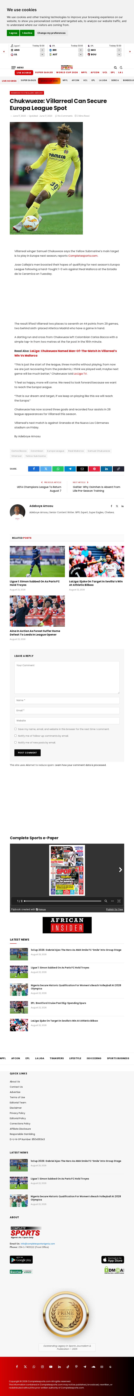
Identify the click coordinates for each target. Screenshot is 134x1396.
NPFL (84, 72)
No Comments (65, 115)
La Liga (123, 72)
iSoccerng (94, 1058)
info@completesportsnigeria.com (38, 1243)
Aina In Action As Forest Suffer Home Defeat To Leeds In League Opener (35, 632)
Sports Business (118, 1058)
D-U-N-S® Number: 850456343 (27, 1139)
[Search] (115, 67)
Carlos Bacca (19, 450)
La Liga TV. (80, 374)
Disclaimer (16, 1107)
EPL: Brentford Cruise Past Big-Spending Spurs (58, 1003)
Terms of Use (17, 1097)
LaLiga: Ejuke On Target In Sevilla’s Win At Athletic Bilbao (96, 583)
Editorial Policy (18, 1118)
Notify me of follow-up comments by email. (43, 736)
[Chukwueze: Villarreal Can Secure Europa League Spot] (46, 233)
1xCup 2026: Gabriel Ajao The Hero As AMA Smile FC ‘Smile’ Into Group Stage (76, 950)
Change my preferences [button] (51, 32)
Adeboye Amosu (41, 506)
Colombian (37, 450)
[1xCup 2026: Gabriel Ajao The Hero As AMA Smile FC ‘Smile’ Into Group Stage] (19, 954)
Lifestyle (75, 1058)
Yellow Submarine (36, 456)
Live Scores (24, 72)
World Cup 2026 (67, 72)
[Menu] (17, 67)
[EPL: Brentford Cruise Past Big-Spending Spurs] (19, 1007)
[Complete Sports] (67, 67)
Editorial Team (18, 1102)
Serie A (115, 80)
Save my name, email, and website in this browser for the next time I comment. (63, 729)
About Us (15, 1081)
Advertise (15, 1092)
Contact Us (16, 1086)
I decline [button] (27, 32)
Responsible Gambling (22, 1134)
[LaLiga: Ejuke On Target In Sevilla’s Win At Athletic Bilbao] (96, 561)
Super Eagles (44, 72)
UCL (105, 72)
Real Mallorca (76, 450)
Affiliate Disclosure (20, 1128)
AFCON (95, 72)
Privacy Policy (17, 1113)
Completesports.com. (83, 256)
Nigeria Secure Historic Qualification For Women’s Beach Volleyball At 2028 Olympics (76, 987)
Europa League (55, 450)
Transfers (57, 1058)
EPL (113, 72)
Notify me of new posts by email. (37, 742)
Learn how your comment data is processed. (80, 765)
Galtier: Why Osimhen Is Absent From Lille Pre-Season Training (96, 489)
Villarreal (16, 456)
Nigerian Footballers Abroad (27, 93)
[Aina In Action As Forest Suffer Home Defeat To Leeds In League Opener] (37, 611)
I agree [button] (13, 32)
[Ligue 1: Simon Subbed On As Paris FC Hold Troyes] (37, 561)
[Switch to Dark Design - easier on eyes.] (121, 67)
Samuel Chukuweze (99, 450)
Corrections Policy (20, 1123)
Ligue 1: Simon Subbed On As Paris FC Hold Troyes (35, 583)
